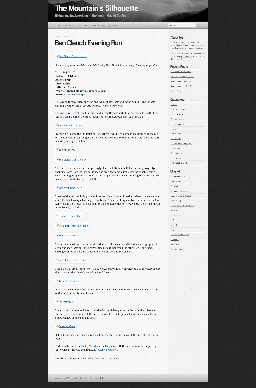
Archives (113, 25)
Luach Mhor (175, 215)
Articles (174, 104)
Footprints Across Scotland (182, 205)
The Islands (176, 133)
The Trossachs (177, 158)
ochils (116, 358)
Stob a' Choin (176, 91)
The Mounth (176, 138)
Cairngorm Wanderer (179, 191)
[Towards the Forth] (67, 235)
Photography (98, 25)
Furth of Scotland (178, 109)
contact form (179, 59)
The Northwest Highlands (181, 143)
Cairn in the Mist (177, 186)
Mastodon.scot (185, 56)
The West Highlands (179, 163)
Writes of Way (176, 249)
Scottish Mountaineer (180, 234)
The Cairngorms (177, 124)
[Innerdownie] (64, 301)
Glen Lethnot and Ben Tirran (183, 86)
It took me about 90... (106, 349)
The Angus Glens (178, 119)
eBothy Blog (176, 200)
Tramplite (175, 239)
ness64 (174, 225)
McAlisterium (176, 220)
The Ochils (99, 358)
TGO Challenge (177, 114)
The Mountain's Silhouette (97, 9)
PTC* (173, 230)
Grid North (175, 210)
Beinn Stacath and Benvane (182, 76)
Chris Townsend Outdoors (182, 196)
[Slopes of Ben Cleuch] (69, 187)
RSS (199, 25)
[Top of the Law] (65, 149)
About (58, 25)
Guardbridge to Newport (181, 81)
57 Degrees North (178, 176)
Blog (67, 25)
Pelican (103, 378)
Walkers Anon (176, 244)
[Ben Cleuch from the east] (71, 56)
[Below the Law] (65, 326)
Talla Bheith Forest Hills (181, 71)
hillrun (110, 358)
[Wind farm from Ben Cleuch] (72, 225)
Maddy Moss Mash (91, 346)
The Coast (175, 129)
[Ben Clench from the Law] (71, 159)
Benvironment (176, 181)
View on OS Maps (74, 94)
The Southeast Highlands (181, 153)
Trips (76, 25)
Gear (85, 25)
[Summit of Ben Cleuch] (69, 216)
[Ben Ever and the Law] (69, 125)
